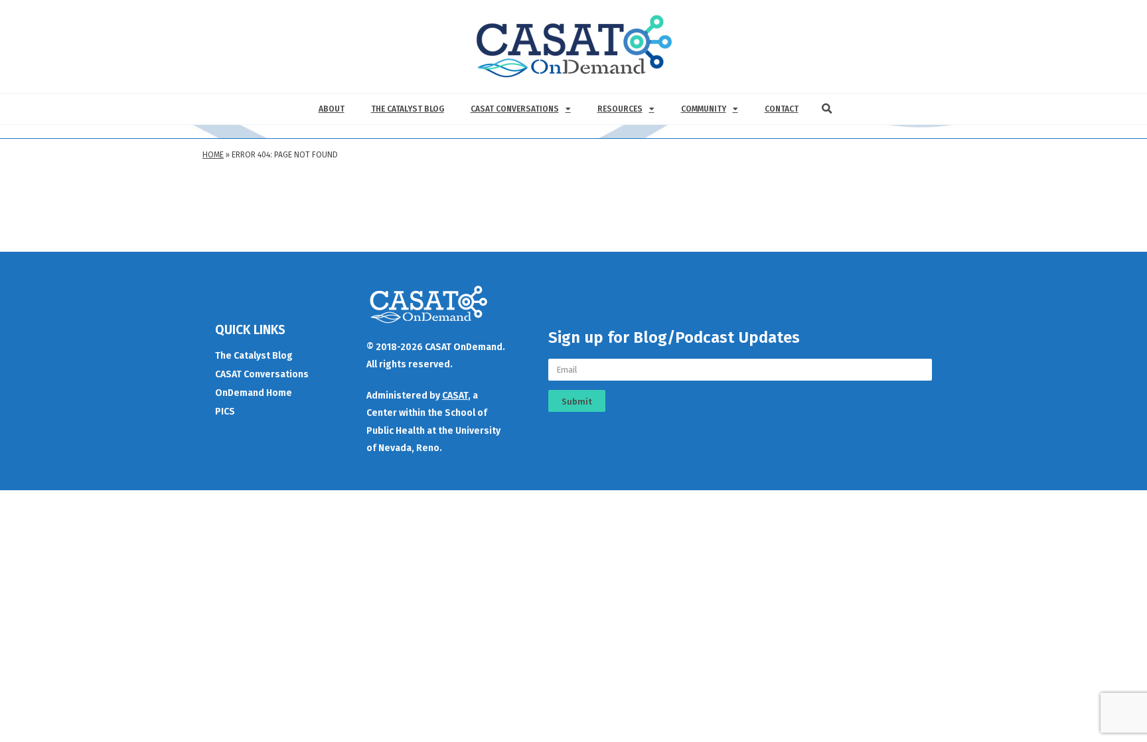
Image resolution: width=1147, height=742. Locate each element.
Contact (782, 109)
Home (213, 154)
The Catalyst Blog (407, 109)
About (331, 109)
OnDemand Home (253, 393)
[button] (827, 109)
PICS (225, 411)
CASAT (455, 395)
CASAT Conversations (515, 109)
